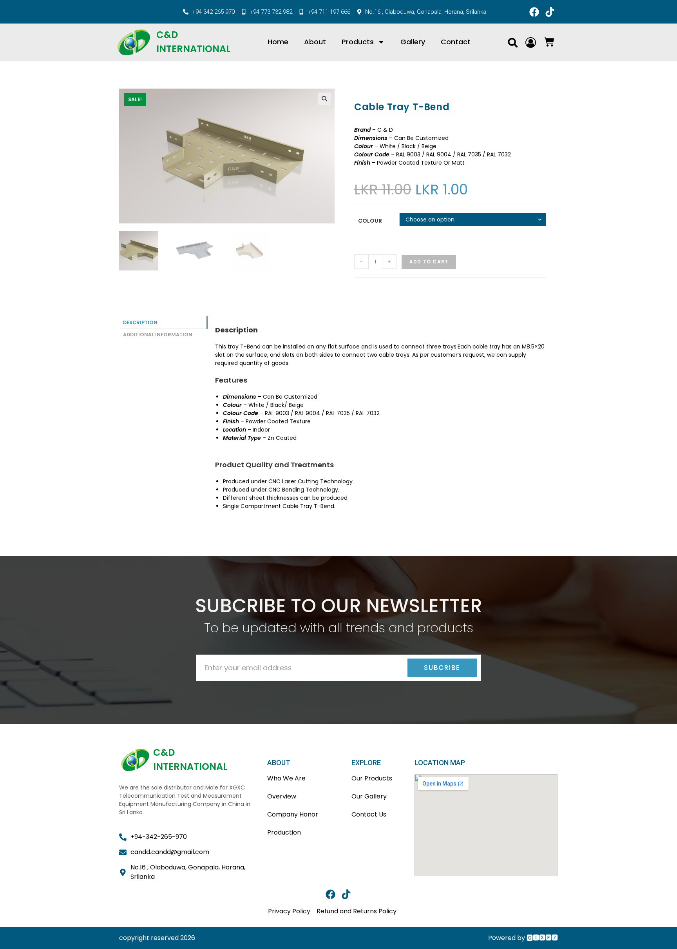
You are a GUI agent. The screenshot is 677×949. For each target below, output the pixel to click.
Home (278, 42)
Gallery (412, 42)
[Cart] (549, 41)
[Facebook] (534, 12)
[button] (512, 42)
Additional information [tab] (157, 334)
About (315, 42)
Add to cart (428, 261)
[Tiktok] (550, 12)
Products (358, 42)
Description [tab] (140, 322)
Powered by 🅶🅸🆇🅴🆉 (523, 937)
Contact (456, 42)
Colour (370, 221)
